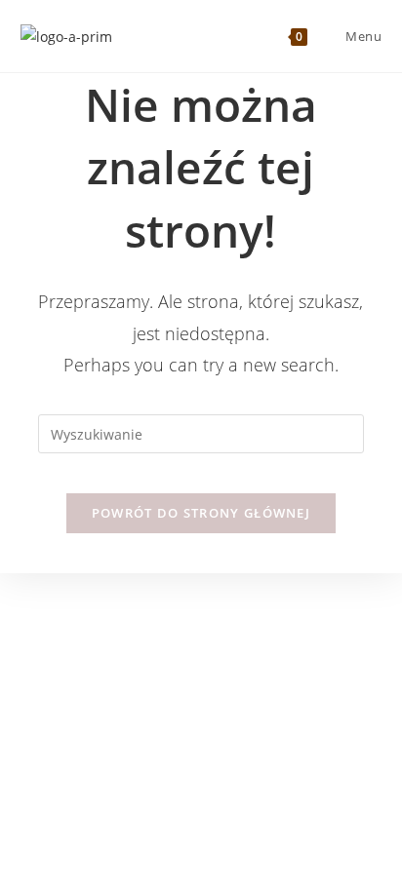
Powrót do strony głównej (201, 513)
